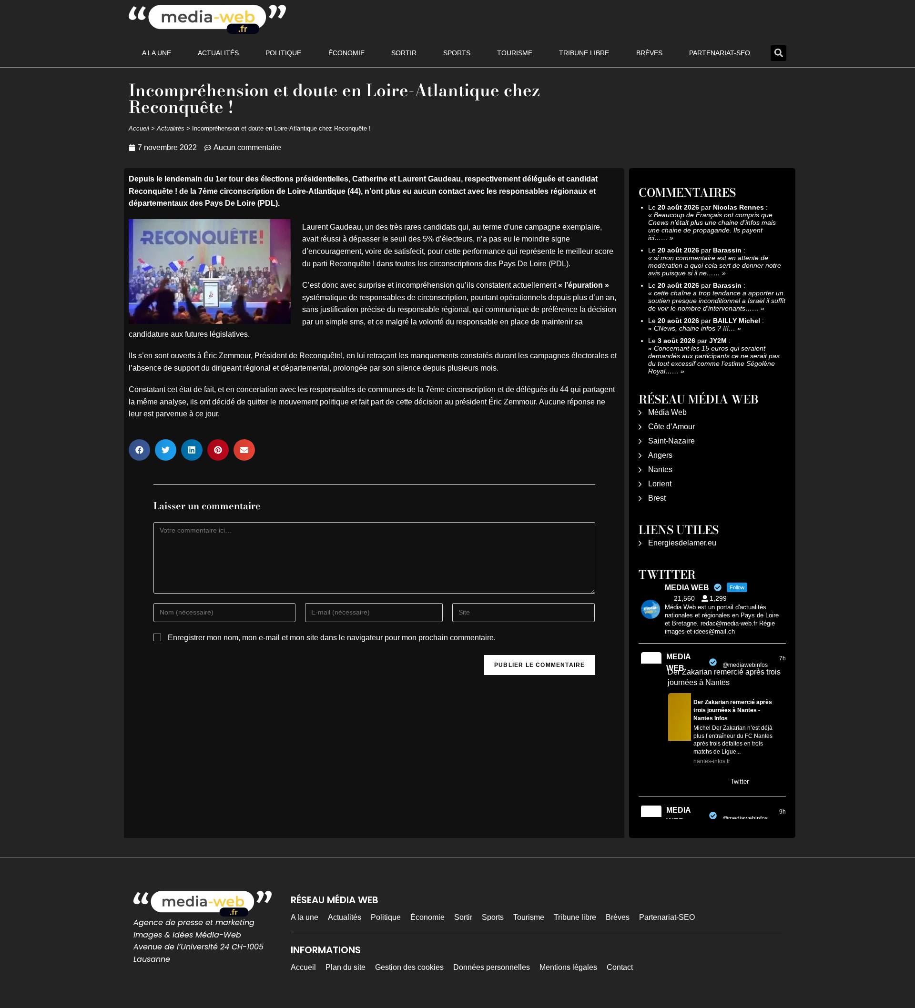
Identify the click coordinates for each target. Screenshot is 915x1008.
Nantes (660, 469)
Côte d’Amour (671, 427)
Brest (657, 498)
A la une (156, 53)
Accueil (139, 128)
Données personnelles (491, 967)
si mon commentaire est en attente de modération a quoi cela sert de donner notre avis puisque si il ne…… (714, 265)
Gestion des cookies (409, 967)
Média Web (667, 412)
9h (782, 811)
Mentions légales (568, 967)
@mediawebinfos (745, 665)
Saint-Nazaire (671, 441)
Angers (660, 455)
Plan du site (345, 967)
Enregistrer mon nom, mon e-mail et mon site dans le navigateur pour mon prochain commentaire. (332, 638)
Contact (620, 967)
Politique (283, 53)
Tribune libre (584, 53)
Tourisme (514, 53)
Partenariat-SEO (719, 53)
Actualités (218, 53)
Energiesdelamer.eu (682, 543)
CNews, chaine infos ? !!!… (694, 328)
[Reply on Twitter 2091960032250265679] (674, 782)
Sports (456, 53)
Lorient (659, 484)
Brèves (649, 53)
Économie (346, 53)
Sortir (404, 53)
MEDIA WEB (678, 662)
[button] (778, 53)
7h (782, 658)
